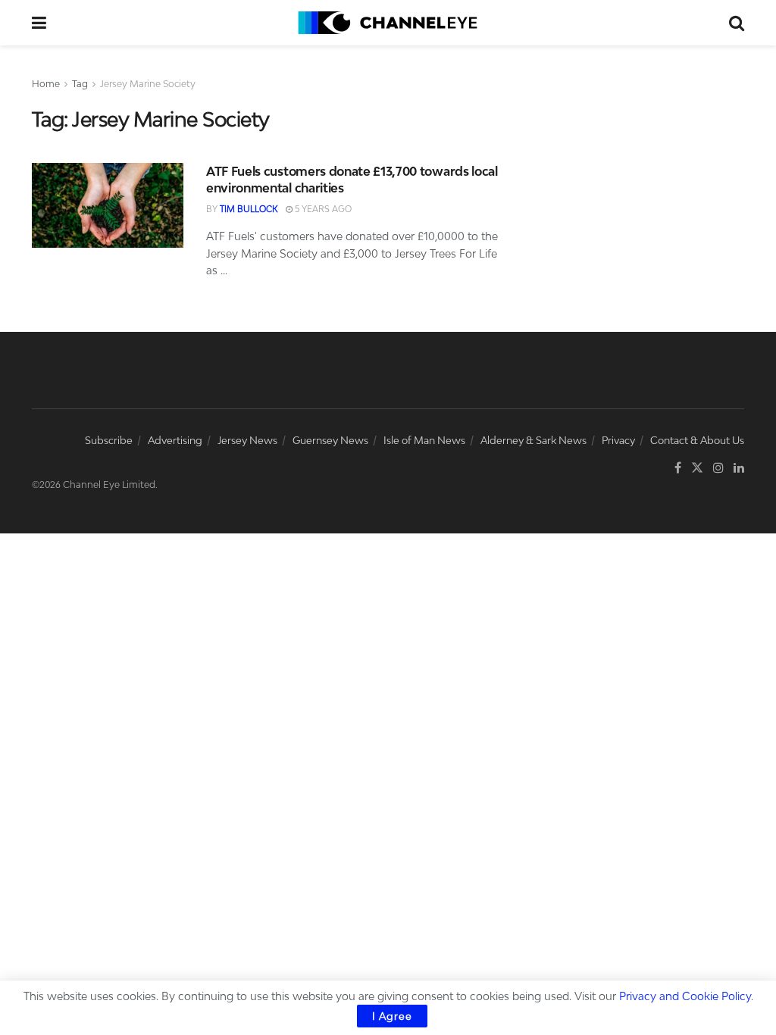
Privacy (618, 440)
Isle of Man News (424, 440)
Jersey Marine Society (148, 83)
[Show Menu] (39, 22)
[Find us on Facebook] (677, 468)
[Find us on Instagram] (718, 468)
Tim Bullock (248, 209)
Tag (80, 83)
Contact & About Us (697, 440)
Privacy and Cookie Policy (685, 996)
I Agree (392, 1016)
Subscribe (109, 440)
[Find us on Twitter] (697, 468)
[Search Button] (736, 22)
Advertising (175, 440)
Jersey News (247, 440)
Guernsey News (330, 440)
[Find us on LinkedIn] (739, 468)
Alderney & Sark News (533, 440)
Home (46, 83)
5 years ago (322, 209)
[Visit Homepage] (387, 23)
